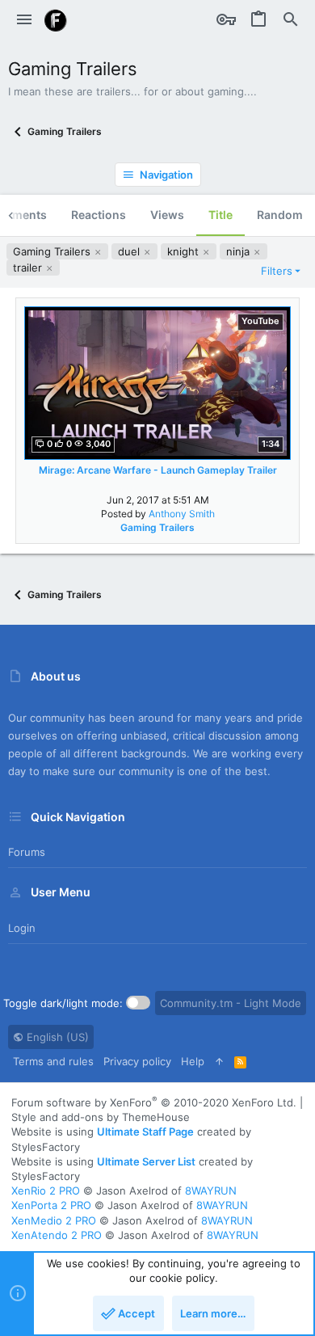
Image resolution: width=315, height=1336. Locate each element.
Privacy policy (137, 1061)
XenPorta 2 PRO (51, 1205)
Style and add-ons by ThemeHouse (100, 1117)
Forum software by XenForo (153, 1102)
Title (220, 214)
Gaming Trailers (53, 251)
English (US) (56, 1036)
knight (184, 251)
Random (280, 214)
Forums (26, 851)
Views (167, 214)
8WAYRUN (211, 1190)
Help (192, 1061)
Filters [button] (276, 270)
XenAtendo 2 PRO (56, 1235)
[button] (24, 20)
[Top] (219, 1061)
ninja (239, 251)
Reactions (98, 214)
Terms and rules (53, 1061)
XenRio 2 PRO (45, 1190)
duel (130, 251)
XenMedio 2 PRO (53, 1220)
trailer (29, 267)
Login (22, 927)
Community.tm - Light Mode (230, 1003)
